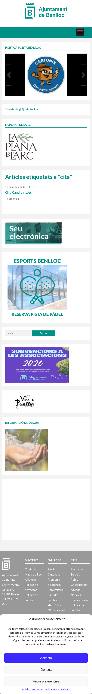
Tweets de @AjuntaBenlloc (22, 109)
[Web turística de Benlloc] (25, 401)
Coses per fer (79, 584)
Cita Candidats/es (18, 192)
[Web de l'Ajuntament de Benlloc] (46, 10)
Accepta (46, 658)
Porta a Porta (79, 600)
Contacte (30, 569)
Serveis (75, 574)
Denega (46, 669)
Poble (74, 579)
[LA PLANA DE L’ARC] (21, 146)
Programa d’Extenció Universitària (56, 585)
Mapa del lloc (33, 574)
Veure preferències (46, 681)
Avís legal (30, 579)
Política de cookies (32, 689)
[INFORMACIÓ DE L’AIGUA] (26, 449)
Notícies (30, 186)
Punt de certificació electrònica (54, 600)
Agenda (75, 590)
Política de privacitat (56, 689)
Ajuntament (78, 569)
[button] (8, 75)
